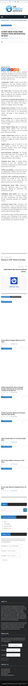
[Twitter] (5, 69)
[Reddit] (14, 69)
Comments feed (7, 526)
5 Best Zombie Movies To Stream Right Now (13, 439)
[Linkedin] (8, 69)
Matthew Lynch (5, 38)
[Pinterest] (11, 69)
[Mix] (17, 69)
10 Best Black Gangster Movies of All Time (13, 341)
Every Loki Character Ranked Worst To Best (13, 487)
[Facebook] (2, 69)
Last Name (3, 555)
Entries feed (7, 524)
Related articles (6, 297)
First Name (3, 551)
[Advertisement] (14, 236)
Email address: (4, 546)
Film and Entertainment (6, 25)
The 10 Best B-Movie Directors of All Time (12, 461)
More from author (16, 297)
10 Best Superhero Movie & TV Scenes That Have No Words (13, 413)
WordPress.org (7, 528)
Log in (5, 521)
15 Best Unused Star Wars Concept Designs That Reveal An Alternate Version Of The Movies (12, 388)
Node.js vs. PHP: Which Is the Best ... (14, 260)
